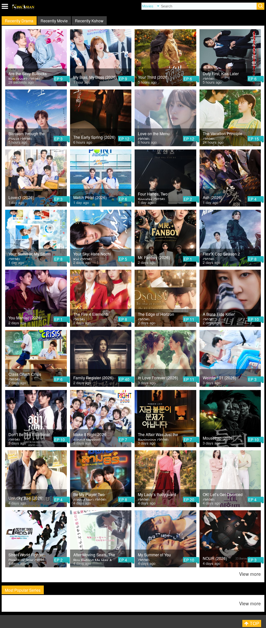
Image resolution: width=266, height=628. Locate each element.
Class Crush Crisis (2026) (24, 375)
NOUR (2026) (215, 558)
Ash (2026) (212, 197)
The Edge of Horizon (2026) (156, 315)
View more (250, 574)
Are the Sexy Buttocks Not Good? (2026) (27, 75)
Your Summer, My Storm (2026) (29, 255)
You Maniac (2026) (25, 317)
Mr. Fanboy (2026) (154, 257)
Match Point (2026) (90, 197)
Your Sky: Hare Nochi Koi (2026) (92, 255)
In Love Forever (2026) (158, 377)
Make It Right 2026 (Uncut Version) (89, 436)
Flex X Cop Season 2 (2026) (221, 255)
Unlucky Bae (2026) (25, 498)
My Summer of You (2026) (154, 556)
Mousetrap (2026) (218, 438)
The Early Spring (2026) (94, 137)
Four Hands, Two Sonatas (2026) (153, 195)
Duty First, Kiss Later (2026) (221, 75)
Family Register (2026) (93, 377)
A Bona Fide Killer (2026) (219, 315)
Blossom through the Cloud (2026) (26, 135)
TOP (253, 623)
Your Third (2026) (153, 77)
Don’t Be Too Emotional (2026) (29, 436)
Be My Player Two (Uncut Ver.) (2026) (89, 496)
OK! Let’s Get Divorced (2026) (223, 496)
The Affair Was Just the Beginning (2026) (158, 436)
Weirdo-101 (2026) (219, 377)
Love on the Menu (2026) (154, 135)
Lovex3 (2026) (21, 197)
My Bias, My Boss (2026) (95, 77)
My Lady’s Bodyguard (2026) (157, 496)
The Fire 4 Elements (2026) (91, 315)
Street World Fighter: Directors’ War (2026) (27, 556)
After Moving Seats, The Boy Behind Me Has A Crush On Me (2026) (94, 556)
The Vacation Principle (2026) (222, 135)
